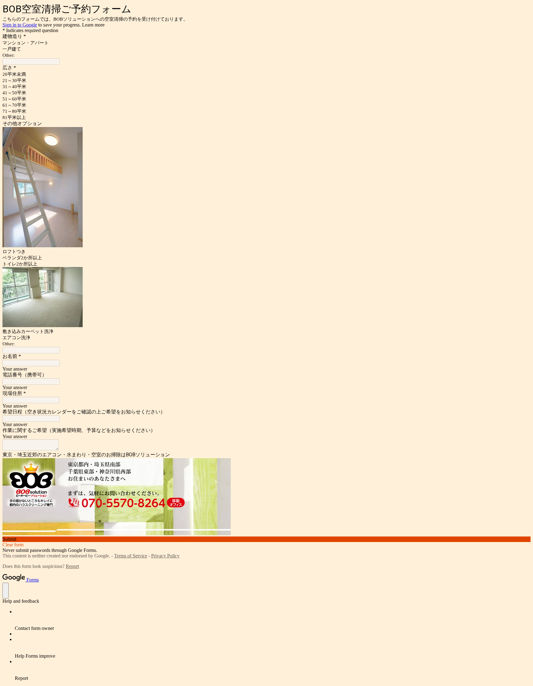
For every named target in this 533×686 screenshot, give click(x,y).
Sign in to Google (19, 24)
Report (72, 566)
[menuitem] (273, 620)
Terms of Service (130, 555)
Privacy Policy (165, 555)
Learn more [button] (93, 24)
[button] (266, 539)
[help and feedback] (5, 590)
